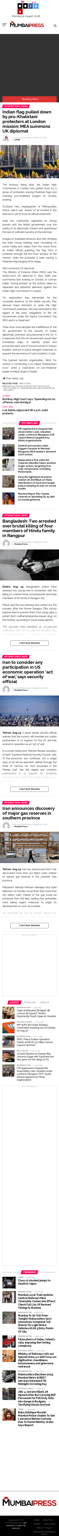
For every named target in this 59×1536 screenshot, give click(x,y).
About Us (47, 1520)
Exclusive (26, 384)
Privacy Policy (44, 1528)
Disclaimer (49, 1524)
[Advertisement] (29, 65)
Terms (37, 1524)
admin (17, 140)
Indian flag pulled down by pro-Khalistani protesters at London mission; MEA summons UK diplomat (29, 388)
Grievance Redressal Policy (44, 1533)
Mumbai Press (21, 544)
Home (36, 1520)
